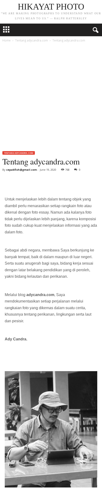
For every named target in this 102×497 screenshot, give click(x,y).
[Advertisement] (51, 97)
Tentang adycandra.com (31, 40)
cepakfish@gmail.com (21, 169)
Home (6, 40)
